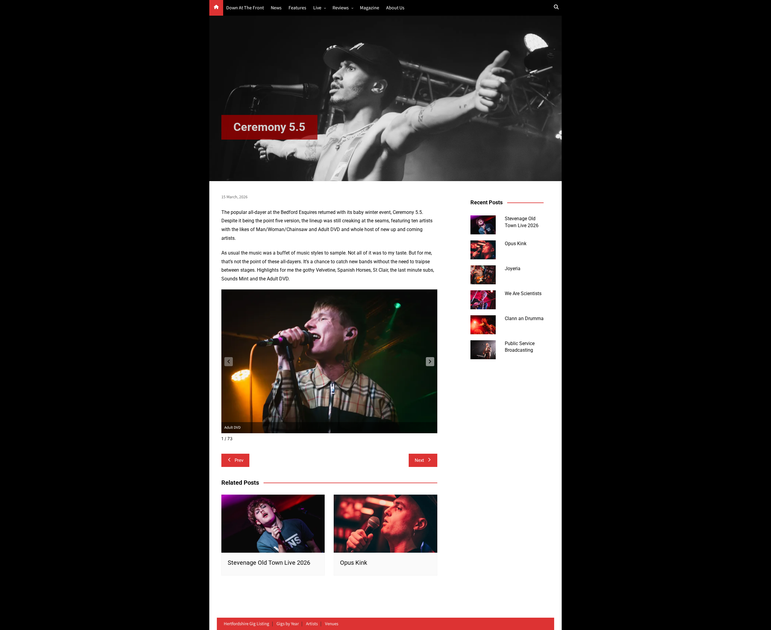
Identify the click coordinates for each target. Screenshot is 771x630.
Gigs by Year (287, 624)
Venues (331, 624)
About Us (395, 8)
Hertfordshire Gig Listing (246, 624)
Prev (239, 460)
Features (297, 8)
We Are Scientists (523, 293)
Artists (312, 624)
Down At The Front (245, 8)
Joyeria (512, 268)
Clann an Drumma (524, 318)
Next (419, 460)
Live (317, 8)
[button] (430, 361)
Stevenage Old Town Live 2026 (269, 562)
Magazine (369, 8)
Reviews (340, 8)
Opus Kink (353, 562)
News (276, 8)
